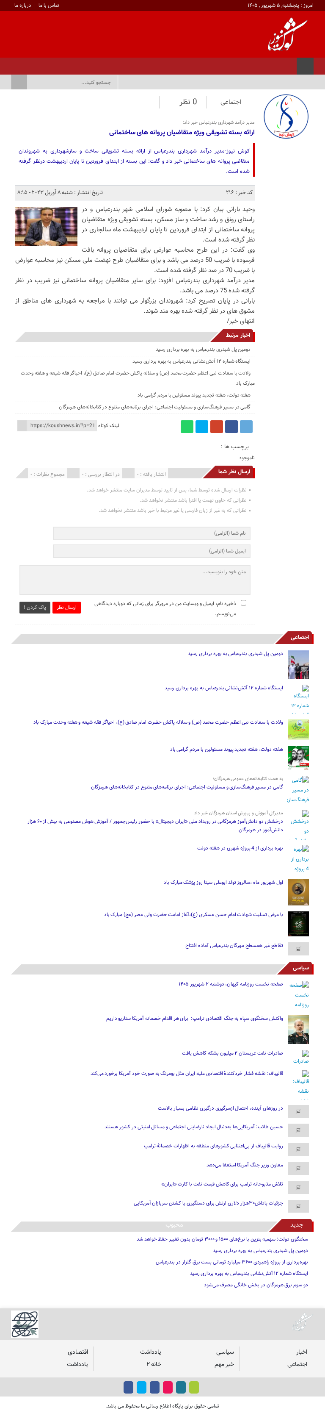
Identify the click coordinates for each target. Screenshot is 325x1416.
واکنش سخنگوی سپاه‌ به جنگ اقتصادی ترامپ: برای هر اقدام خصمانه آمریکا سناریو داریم (194, 1018)
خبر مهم (224, 1364)
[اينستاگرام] (57, 63)
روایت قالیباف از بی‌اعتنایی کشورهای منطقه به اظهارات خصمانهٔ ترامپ (213, 1146)
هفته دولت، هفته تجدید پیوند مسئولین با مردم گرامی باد (194, 395)
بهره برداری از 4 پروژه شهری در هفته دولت (240, 848)
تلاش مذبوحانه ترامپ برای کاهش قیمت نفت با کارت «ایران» (222, 1184)
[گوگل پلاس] (216, 426)
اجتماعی (231, 102)
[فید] (13, 63)
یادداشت (150, 1352)
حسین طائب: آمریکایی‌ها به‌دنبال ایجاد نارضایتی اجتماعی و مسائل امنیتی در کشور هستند (194, 1127)
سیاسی (301, 968)
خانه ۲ (153, 1364)
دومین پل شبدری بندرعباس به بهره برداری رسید (203, 349)
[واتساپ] (187, 426)
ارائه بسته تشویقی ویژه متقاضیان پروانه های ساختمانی (182, 133)
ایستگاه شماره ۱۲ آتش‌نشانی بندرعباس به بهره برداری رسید (191, 361)
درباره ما (22, 5)
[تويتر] (46, 63)
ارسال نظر (67, 607)
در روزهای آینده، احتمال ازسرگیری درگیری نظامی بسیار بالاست (220, 1108)
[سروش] (24, 63)
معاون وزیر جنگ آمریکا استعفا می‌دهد (245, 1165)
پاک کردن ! (35, 607)
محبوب (174, 1225)
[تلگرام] (246, 426)
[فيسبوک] (68, 63)
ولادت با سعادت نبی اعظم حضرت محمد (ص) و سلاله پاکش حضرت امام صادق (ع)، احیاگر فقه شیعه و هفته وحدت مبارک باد (158, 722)
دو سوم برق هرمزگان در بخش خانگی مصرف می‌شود (256, 1285)
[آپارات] (35, 63)
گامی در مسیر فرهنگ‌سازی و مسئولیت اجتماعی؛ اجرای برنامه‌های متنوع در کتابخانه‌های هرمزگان (155, 407)
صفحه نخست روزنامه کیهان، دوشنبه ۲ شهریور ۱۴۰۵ (231, 984)
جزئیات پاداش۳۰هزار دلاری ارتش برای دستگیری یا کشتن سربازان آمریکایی (208, 1203)
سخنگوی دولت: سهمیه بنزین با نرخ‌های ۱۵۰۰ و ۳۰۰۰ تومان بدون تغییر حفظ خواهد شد (222, 1239)
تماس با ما (49, 5)
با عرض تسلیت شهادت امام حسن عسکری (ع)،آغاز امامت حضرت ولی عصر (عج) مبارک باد (193, 915)
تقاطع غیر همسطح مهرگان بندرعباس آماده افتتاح (234, 946)
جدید (296, 1225)
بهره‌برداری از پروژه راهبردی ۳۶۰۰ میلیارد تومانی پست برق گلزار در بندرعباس (232, 1262)
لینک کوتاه (108, 426)
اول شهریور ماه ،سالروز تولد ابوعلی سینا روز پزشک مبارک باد (223, 882)
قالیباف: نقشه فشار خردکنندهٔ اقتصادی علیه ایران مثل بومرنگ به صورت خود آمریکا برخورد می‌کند (187, 1073)
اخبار (301, 1352)
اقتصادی (78, 1352)
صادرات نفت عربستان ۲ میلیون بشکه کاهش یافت (232, 1053)
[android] (194, 1387)
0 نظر (188, 102)
